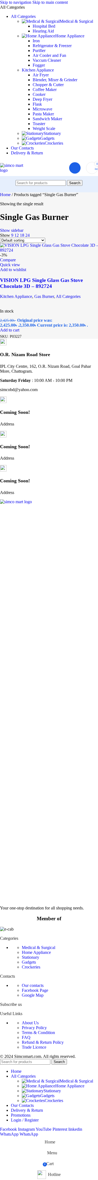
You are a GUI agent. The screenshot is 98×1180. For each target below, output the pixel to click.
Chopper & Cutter (48, 84)
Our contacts (33, 985)
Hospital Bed (44, 26)
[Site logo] (14, 170)
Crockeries (54, 143)
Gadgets (47, 138)
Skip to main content (50, 2)
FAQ (26, 1037)
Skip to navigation (16, 2)
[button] (9, 330)
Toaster (39, 123)
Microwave (42, 109)
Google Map (33, 995)
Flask (37, 104)
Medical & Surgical (76, 21)
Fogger (39, 65)
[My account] (74, 167)
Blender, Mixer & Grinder (55, 79)
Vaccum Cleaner (47, 60)
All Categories (68, 296)
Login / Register (25, 1120)
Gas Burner (44, 296)
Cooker (39, 94)
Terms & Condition (38, 1032)
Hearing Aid (43, 31)
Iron (36, 40)
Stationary (52, 133)
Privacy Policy (34, 1027)
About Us (30, 1022)
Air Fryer (41, 75)
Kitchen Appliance (38, 70)
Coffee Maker (45, 89)
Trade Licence (34, 1047)
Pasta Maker (43, 114)
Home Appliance (69, 36)
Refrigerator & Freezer (52, 45)
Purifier (39, 50)
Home (6, 194)
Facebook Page (35, 990)
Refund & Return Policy (43, 1042)
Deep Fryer (42, 99)
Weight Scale (44, 128)
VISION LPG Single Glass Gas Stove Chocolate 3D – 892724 (41, 283)
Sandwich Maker (47, 118)
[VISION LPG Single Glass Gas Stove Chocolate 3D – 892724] (49, 250)
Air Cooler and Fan (49, 55)
